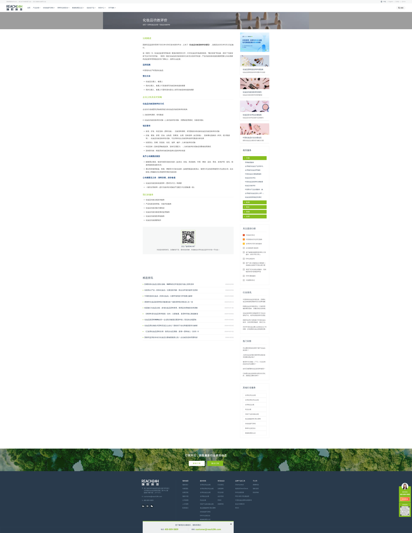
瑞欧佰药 (256, 488)
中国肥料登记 (250, 280)
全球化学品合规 (250, 395)
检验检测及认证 (250, 433)
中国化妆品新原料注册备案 (254, 182)
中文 (384, 1)
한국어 (404, 1)
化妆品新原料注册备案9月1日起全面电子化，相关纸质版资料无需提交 (254, 314)
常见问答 (221, 492)
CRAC (219, 500)
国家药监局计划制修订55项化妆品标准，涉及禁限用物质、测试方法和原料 (254, 321)
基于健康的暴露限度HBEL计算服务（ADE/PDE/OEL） (256, 253)
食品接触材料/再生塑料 (253, 419)
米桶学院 (221, 504)
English (391, 1)
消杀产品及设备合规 (252, 414)
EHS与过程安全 (250, 428)
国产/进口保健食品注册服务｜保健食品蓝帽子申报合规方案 (256, 264)
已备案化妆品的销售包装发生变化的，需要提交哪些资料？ (254, 374)
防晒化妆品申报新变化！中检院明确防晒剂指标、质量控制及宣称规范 (254, 307)
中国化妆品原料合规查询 (243, 500)
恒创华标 (256, 492)
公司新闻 (185, 500)
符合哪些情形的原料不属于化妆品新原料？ (254, 349)
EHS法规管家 (239, 492)
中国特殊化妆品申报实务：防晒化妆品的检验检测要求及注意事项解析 (254, 301)
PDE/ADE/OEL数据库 (242, 496)
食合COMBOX (240, 504)
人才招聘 (185, 504)
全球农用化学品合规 (252, 400)
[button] (265, 50)
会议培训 (221, 496)
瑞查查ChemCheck (241, 488)
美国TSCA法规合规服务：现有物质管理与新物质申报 (256, 270)
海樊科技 (256, 485)
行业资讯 (221, 485)
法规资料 (221, 488)
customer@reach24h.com (208, 529)
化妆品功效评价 (250, 185)
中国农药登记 (250, 235)
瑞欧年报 (185, 496)
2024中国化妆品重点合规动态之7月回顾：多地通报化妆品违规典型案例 (255, 328)
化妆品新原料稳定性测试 (253, 197)
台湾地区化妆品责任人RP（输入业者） (256, 193)
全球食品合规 (249, 405)
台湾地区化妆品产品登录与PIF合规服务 (256, 166)
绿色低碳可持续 (250, 423)
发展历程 (185, 492)
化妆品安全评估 (250, 178)
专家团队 (185, 488)
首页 (28, 8)
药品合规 (248, 409)
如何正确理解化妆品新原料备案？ (254, 369)
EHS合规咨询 (250, 259)
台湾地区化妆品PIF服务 (253, 170)
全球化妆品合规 (152, 25)
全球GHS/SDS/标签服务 (254, 244)
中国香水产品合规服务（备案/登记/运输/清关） (256, 189)
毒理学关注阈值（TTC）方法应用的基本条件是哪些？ (254, 363)
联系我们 (185, 508)
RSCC (237, 508)
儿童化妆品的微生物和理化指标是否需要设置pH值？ (254, 356)
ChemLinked (239, 485)
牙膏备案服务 (249, 162)
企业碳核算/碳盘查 (252, 248)
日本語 (397, 1)
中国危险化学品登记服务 (254, 239)
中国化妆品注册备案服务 (253, 174)
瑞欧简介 (185, 485)
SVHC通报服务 (251, 276)
